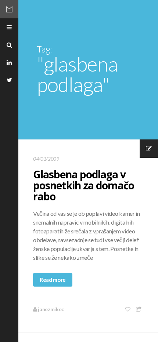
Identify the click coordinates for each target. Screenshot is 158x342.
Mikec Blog (9, 9)
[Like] (128, 309)
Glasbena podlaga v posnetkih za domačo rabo (83, 185)
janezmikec (50, 309)
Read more (53, 279)
